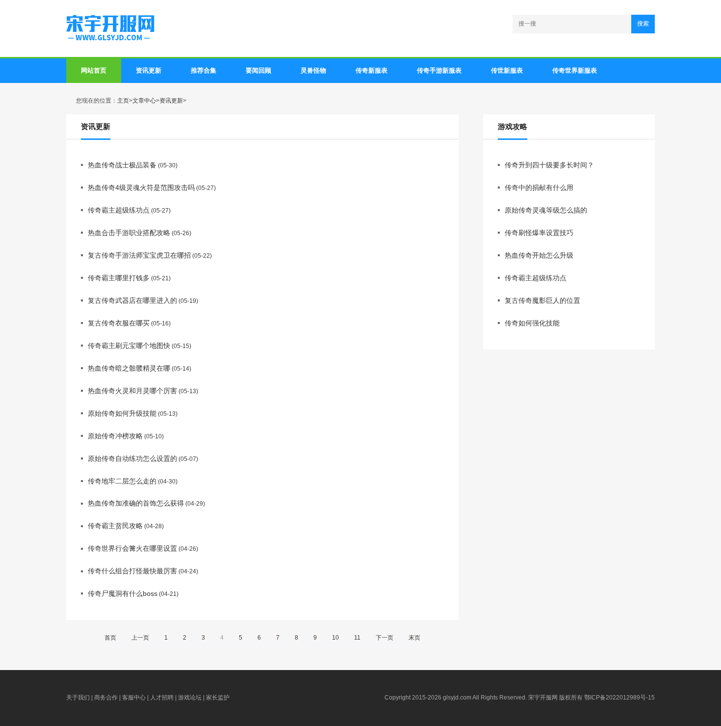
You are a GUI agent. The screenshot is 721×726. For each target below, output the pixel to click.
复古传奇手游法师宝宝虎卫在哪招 (139, 255)
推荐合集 (203, 70)
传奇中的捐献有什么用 (539, 187)
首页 (110, 637)
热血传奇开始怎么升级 (539, 255)
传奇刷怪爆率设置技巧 (539, 233)
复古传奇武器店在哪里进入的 (132, 300)
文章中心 (144, 101)
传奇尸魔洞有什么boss (122, 593)
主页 (123, 101)
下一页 (384, 637)
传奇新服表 (371, 70)
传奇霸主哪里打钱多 (119, 278)
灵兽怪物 (313, 70)
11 (357, 637)
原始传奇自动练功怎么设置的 (132, 458)
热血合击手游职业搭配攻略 (129, 233)
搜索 (643, 23)
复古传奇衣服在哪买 (119, 323)
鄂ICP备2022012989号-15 (619, 697)
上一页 (140, 637)
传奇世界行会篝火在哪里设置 (132, 548)
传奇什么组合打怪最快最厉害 (132, 571)
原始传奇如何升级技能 (122, 413)
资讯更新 (148, 70)
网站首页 (93, 70)
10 (335, 637)
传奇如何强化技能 (532, 323)
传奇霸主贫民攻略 (115, 526)
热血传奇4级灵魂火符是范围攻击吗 (141, 187)
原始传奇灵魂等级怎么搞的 (546, 210)
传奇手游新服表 (439, 70)
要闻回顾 (258, 70)
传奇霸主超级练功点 (119, 210)
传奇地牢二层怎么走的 (122, 481)
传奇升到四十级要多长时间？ (549, 165)
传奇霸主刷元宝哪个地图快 (129, 346)
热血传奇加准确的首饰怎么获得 (136, 503)
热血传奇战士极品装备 (122, 165)
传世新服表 (507, 70)
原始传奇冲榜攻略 (115, 436)
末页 (414, 637)
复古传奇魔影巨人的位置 (542, 300)
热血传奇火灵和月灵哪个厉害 (132, 391)
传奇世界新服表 (574, 70)
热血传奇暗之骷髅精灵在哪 (129, 368)
